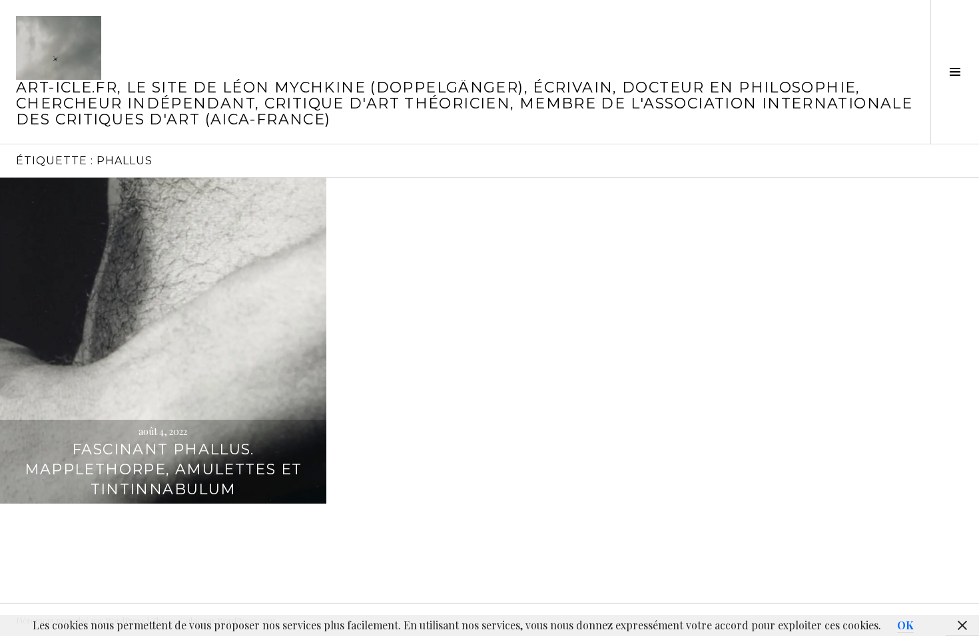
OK (905, 625)
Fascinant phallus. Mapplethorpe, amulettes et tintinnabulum (163, 469)
